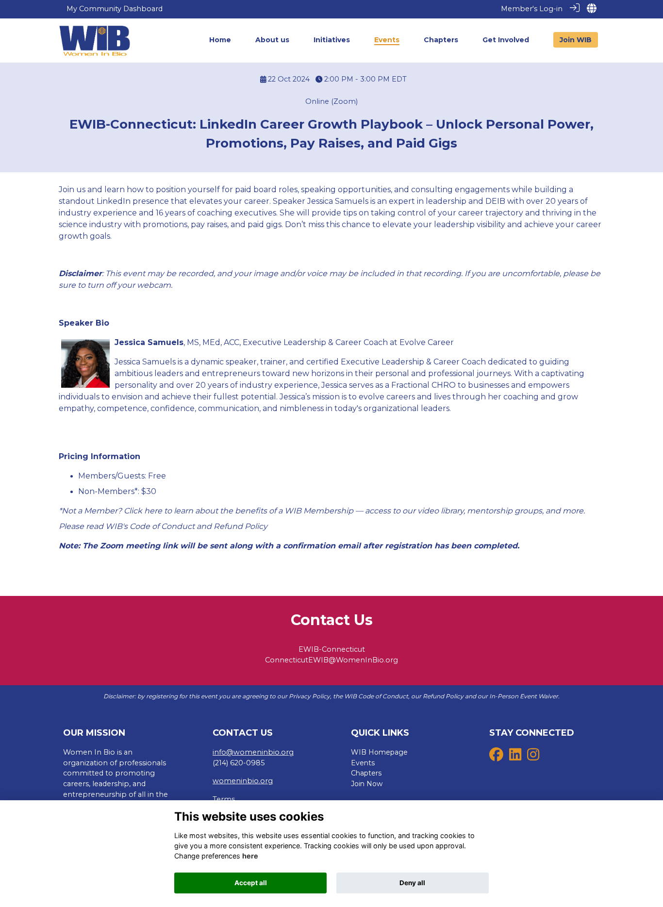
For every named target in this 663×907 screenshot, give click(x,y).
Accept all (250, 883)
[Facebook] (496, 757)
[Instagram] (533, 757)
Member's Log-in (532, 8)
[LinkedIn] (515, 757)
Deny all (412, 883)
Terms (224, 799)
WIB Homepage (379, 752)
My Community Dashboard (114, 8)
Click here (143, 510)
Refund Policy (240, 526)
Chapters (366, 773)
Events (363, 763)
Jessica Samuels (149, 342)
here (250, 856)
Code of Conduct (162, 526)
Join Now (366, 783)
